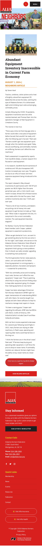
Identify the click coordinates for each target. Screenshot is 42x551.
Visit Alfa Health (22, 519)
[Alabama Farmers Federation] (10, 398)
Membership (9, 476)
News (7, 481)
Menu (35, 4)
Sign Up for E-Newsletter (21, 429)
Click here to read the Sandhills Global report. (21, 362)
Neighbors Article (15, 85)
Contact (8, 502)
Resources (8, 492)
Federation (9, 497)
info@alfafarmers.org (17, 456)
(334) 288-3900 (25, 4)
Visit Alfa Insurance (22, 511)
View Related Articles (21, 374)
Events (7, 486)
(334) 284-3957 (14, 454)
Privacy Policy (21, 534)
